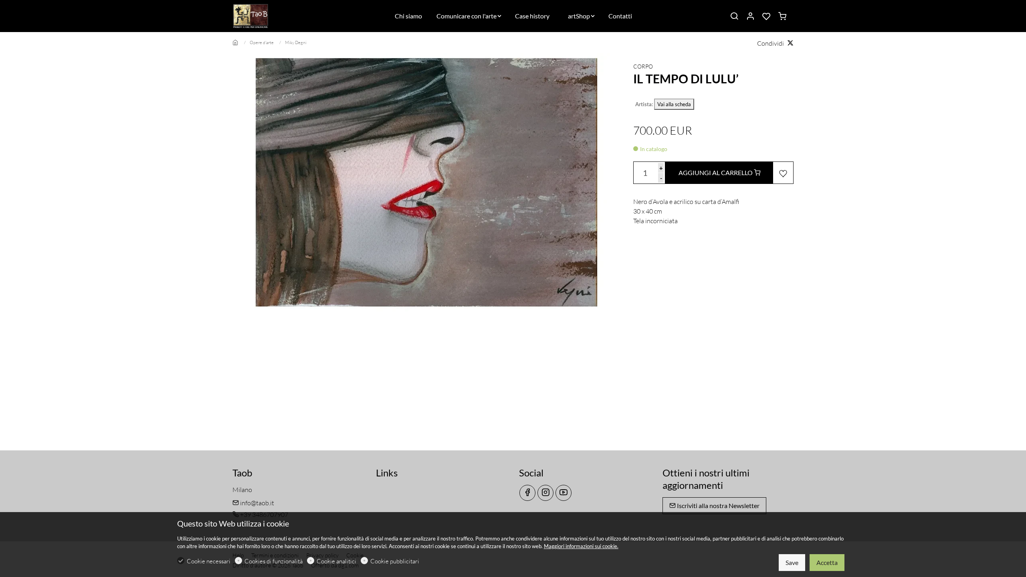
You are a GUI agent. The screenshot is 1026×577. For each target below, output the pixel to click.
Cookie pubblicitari (394, 561)
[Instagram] (545, 493)
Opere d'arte (262, 42)
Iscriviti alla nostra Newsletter (717, 505)
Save (792, 562)
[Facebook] (527, 493)
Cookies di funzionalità (273, 561)
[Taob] (266, 15)
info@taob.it (256, 503)
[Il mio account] (750, 16)
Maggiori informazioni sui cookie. (581, 546)
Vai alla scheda (674, 104)
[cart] (782, 16)
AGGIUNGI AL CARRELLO (716, 172)
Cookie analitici (336, 561)
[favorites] (766, 16)
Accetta (827, 562)
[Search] (734, 16)
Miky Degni (296, 42)
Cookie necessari (208, 561)
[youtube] (563, 493)
